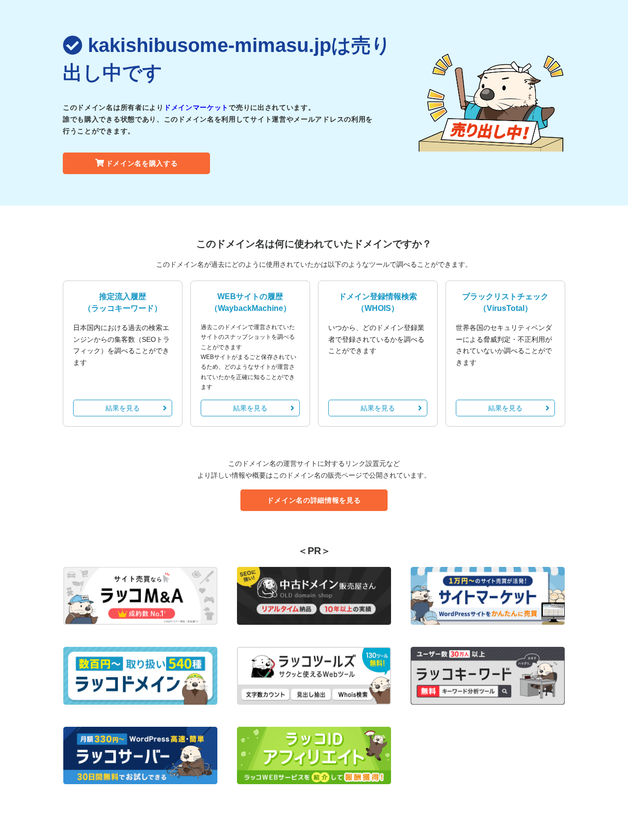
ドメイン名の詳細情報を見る (314, 500)
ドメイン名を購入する (142, 163)
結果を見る (122, 408)
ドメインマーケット (196, 107)
